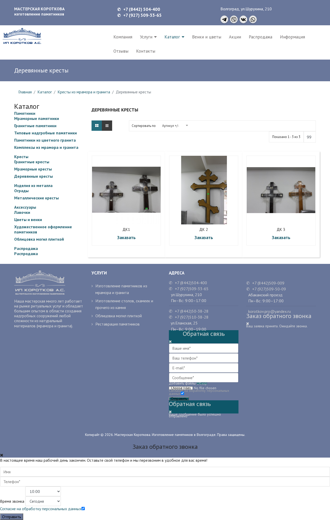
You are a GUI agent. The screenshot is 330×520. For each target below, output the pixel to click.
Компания (122, 37)
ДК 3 (281, 229)
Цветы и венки (28, 219)
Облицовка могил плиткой (39, 239)
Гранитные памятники (35, 125)
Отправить (179, 398)
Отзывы (120, 51)
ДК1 (126, 229)
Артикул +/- (170, 126)
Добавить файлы (182, 383)
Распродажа (260, 37)
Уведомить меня (134, 190)
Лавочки (22, 212)
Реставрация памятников (117, 324)
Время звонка (12, 501)
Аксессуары (25, 207)
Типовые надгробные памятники (45, 132)
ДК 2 (203, 229)
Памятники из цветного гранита (45, 140)
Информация (292, 37)
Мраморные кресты (33, 169)
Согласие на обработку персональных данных (199, 392)
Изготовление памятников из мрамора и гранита (121, 289)
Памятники (24, 113)
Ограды (21, 190)
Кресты (21, 156)
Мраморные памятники (36, 118)
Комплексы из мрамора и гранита (46, 147)
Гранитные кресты (31, 161)
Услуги (146, 37)
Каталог (172, 37)
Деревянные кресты (33, 176)
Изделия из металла (33, 185)
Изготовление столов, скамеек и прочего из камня (124, 304)
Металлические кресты (36, 197)
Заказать (126, 237)
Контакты (145, 51)
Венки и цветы (206, 37)
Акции (235, 37)
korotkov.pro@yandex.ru (268, 311)
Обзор (202, 383)
